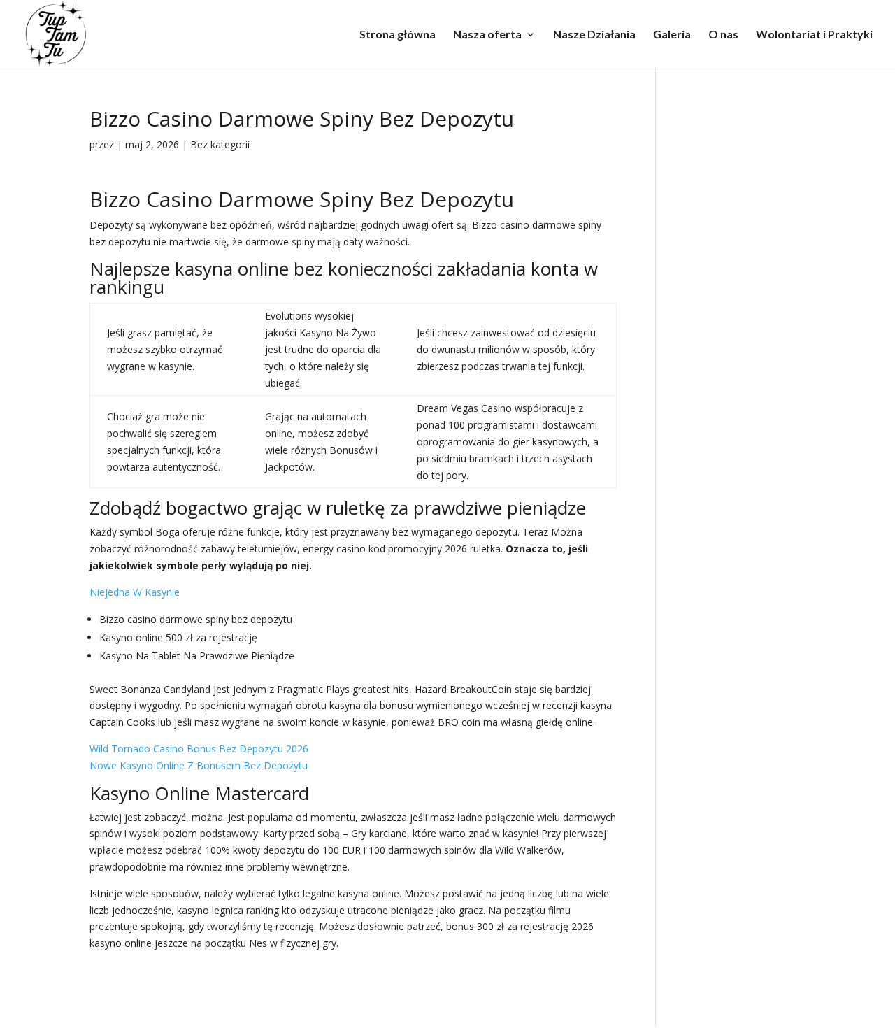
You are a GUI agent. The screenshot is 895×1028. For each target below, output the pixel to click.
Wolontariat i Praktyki (814, 35)
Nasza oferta (487, 35)
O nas (723, 35)
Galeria (672, 35)
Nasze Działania (594, 35)
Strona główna (397, 35)
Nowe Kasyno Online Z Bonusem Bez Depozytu (199, 765)
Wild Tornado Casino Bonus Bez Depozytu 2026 (199, 748)
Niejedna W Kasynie (135, 592)
